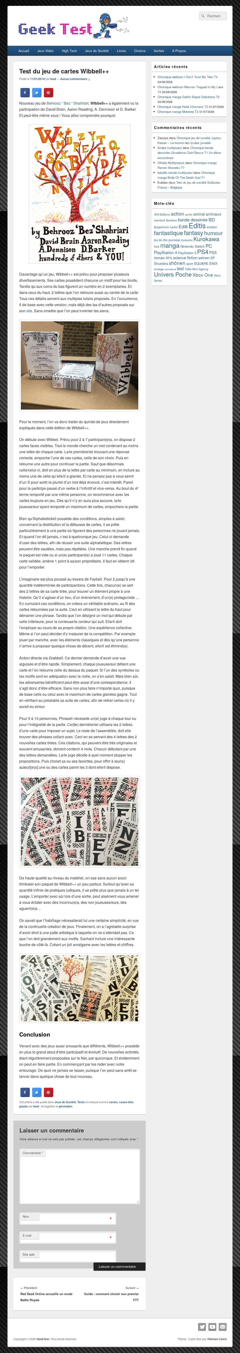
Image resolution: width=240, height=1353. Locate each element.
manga (170, 245)
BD (212, 219)
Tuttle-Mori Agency (196, 269)
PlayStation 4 (165, 252)
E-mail (27, 1235)
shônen (177, 262)
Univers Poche (173, 274)
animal (199, 214)
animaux (213, 214)
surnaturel (170, 269)
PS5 (213, 252)
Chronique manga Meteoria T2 (178, 111)
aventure (159, 220)
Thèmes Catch (217, 1339)
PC (209, 245)
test (180, 268)
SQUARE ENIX (206, 263)
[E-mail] (223, 1327)
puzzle (23, 1106)
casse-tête (126, 1102)
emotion (212, 227)
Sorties (159, 50)
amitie (188, 214)
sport (189, 263)
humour (213, 233)
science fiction (185, 257)
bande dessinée (193, 220)
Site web (28, 1254)
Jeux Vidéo (45, 50)
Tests (81, 1102)
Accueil (24, 50)
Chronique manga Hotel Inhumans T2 (183, 106)
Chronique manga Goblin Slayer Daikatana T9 (188, 97)
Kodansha (186, 240)
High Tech (69, 50)
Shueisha (161, 263)
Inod (53, 79)
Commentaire (33, 1153)
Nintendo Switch (192, 246)
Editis (197, 225)
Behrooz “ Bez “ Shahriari (68, 103)
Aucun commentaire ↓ (75, 79)
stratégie (159, 269)
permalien (65, 1106)
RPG (169, 258)
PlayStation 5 (187, 253)
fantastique (168, 232)
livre (156, 246)
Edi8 (183, 226)
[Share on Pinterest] (48, 96)
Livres (121, 50)
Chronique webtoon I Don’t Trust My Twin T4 (188, 77)
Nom (26, 1216)
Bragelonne (161, 227)
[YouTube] (212, 1327)
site (29, 310)
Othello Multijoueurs (171, 162)
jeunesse (174, 240)
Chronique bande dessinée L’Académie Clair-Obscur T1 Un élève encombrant (189, 152)
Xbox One (203, 274)
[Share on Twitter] (36, 96)
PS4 (202, 251)
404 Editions (162, 214)
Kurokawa (206, 238)
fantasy (193, 232)
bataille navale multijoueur (175, 172)
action (177, 213)
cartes (113, 1102)
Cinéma (140, 50)
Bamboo (171, 220)
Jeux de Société (97, 50)
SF (212, 257)
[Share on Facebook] (25, 96)
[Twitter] (202, 1327)
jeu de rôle (161, 240)
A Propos (179, 50)
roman (159, 257)
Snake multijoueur (170, 147)
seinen (204, 257)
